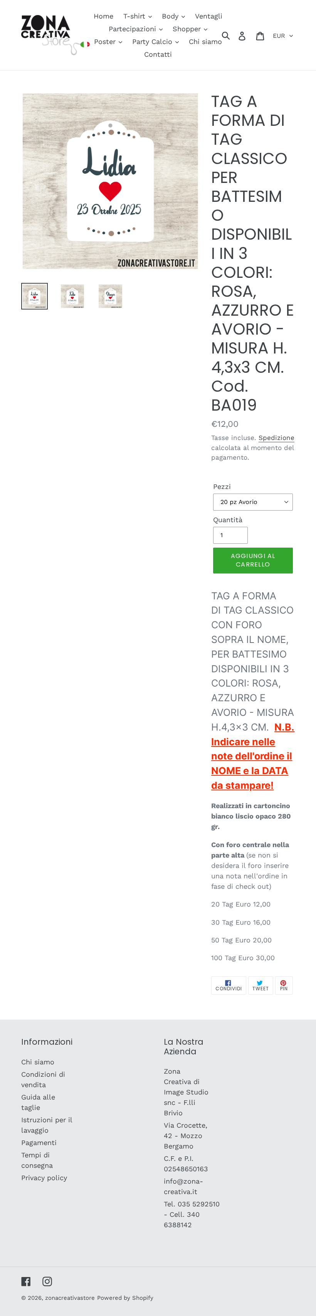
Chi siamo (37, 1062)
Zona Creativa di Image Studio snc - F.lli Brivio (186, 1092)
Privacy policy (44, 1178)
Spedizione (276, 437)
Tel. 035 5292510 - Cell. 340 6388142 (192, 1214)
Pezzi (222, 486)
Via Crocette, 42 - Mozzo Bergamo (185, 1135)
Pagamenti (39, 1142)
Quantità (227, 520)
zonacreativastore (70, 1297)
